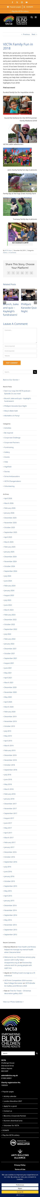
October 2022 (9, 617)
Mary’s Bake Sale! (11, 404)
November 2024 (10, 554)
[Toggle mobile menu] (36, 17)
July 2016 (7, 860)
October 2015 (9, 874)
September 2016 (10, 855)
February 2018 (9, 787)
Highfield (7, 460)
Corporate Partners (11, 435)
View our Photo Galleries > (13, 995)
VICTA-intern (8, 250)
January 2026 (9, 506)
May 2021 (8, 666)
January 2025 (9, 545)
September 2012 (10, 927)
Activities (7, 421)
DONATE (5, 1123)
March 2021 (8, 675)
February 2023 (9, 608)
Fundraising (9, 440)
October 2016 (9, 850)
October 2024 (9, 559)
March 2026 (8, 496)
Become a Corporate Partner (15, 1109)
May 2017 (8, 821)
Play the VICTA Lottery (10, 1128)
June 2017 (8, 816)
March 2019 (8, 738)
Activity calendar (10, 1089)
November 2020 (10, 685)
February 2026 (9, 501)
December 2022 (10, 612)
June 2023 (8, 598)
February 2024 (9, 578)
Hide (6, 455)
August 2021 (9, 656)
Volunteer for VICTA (11, 1118)
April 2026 (8, 491)
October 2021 (9, 646)
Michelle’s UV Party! (11, 408)
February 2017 (9, 835)
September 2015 (10, 879)
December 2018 (10, 748)
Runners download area (13, 1113)
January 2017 (9, 840)
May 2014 (8, 913)
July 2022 (7, 627)
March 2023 (8, 603)
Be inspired (8, 426)
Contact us (8, 1104)
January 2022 (9, 637)
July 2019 (7, 724)
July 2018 (7, 767)
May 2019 (8, 729)
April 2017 (8, 826)
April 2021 (8, 670)
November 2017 (10, 801)
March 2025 (8, 535)
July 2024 (7, 569)
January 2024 (9, 583)
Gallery (7, 445)
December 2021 (10, 641)
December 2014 (10, 898)
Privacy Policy (19, 1158)
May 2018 (8, 777)
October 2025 (9, 520)
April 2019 (8, 734)
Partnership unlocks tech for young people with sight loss (18, 958)
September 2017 (10, 806)
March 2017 (8, 830)
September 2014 (10, 908)
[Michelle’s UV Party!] (29, 290)
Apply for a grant (10, 1099)
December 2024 (10, 549)
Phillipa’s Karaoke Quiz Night (15, 399)
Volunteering (9, 479)
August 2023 (9, 588)
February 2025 (9, 540)
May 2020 (8, 690)
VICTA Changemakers (12, 474)
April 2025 (8, 530)
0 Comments (12, 252)
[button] (4, 299)
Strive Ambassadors (12, 469)
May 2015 (8, 884)
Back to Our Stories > (11, 373)
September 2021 (10, 651)
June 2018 (8, 772)
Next (33, 34)
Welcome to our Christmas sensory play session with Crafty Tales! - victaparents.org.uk (19, 953)
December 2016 (10, 845)
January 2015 (9, 893)
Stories (5, 252)
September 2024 (10, 564)
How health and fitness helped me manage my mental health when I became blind (20, 942)
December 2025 (10, 511)
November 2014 (10, 903)
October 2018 (9, 758)
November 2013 (10, 918)
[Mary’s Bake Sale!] (11, 290)
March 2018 (8, 782)
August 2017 (9, 811)
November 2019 (10, 714)
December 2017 (10, 796)
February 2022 (9, 632)
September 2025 (10, 525)
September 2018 (10, 763)
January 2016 (9, 869)
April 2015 (8, 889)
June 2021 (8, 661)
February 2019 (9, 743)
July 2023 (7, 593)
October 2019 (9, 719)
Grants (7, 450)
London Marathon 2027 (13, 1094)
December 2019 (10, 709)
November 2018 (10, 753)
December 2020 (10, 680)
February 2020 (9, 704)
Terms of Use (20, 1162)
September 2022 (10, 622)
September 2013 (10, 922)
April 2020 (8, 695)
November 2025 (10, 515)
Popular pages (8, 1084)
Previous (26, 34)
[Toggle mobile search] (32, 17)
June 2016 (8, 864)
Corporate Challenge (12, 430)
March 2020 (8, 700)
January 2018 (9, 792)
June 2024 (8, 574)
